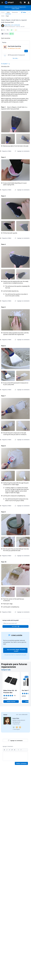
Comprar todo (6, 670)
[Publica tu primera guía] (17, 727)
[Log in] (28, 2)
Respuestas (15, 12)
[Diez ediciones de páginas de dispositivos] (13, 727)
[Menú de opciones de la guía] (29, 12)
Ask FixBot (14, 626)
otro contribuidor (15, 25)
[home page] (9, 2)
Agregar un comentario (15, 619)
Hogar (7, 16)
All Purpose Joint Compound (16, 55)
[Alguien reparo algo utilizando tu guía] (20, 727)
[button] (20, 2)
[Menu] (2, 2)
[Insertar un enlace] (12, 750)
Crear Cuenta (15, 8)
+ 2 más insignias (16, 729)
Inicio (2, 16)
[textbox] (15, 756)
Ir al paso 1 (5, 63)
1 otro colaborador (23, 714)
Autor (5, 715)
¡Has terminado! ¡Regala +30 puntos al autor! (16, 650)
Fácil (12, 33)
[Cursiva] (7, 750)
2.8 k (4, 30)
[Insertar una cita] (14, 750)
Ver (26, 51)
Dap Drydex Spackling (14, 46)
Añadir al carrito (11, 701)
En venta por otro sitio (14, 48)
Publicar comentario (21, 763)
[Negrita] (4, 750)
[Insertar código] (9, 750)
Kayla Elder (7, 25)
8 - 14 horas (5, 33)
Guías (8, 12)
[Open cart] (24, 2)
